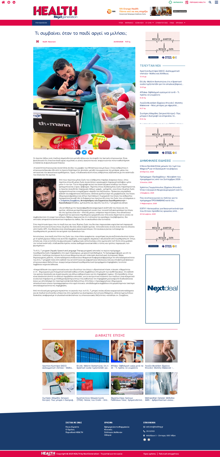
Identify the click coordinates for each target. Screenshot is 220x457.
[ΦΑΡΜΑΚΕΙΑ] (170, 2)
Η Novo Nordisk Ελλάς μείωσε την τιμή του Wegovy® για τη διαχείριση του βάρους (160, 167)
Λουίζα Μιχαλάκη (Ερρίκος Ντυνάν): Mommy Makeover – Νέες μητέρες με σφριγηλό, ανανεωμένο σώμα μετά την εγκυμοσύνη (161, 105)
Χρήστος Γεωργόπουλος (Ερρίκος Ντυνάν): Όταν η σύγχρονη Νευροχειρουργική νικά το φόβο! (161, 190)
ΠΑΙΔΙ (172, 22)
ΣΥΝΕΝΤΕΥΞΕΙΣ (162, 22)
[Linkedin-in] (14, 2)
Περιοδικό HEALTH (74, 432)
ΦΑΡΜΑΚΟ (129, 22)
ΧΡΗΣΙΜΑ (179, 22)
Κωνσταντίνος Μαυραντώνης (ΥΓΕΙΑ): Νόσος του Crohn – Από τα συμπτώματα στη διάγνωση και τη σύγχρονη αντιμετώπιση (92, 401)
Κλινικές (108, 429)
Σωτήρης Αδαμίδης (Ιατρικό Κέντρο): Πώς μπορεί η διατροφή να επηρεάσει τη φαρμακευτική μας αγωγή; (160, 116)
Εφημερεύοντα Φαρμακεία (116, 427)
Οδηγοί (107, 435)
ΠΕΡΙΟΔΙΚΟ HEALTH (197, 2)
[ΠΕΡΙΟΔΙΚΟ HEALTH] (186, 2)
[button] (210, 2)
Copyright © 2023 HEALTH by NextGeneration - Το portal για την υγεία (89, 454)
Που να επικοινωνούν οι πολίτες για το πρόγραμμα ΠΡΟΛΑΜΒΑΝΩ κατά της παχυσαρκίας (158, 200)
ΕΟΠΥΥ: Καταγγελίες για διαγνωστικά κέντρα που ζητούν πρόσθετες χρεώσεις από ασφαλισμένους (161, 211)
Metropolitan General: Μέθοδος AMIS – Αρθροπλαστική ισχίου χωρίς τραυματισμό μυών (160, 400)
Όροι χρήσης (149, 454)
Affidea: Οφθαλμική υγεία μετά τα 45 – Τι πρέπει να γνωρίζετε (159, 93)
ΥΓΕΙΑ (121, 22)
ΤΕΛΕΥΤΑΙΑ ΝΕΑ (150, 65)
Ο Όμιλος (70, 429)
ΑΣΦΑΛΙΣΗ (139, 22)
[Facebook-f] (8, 2)
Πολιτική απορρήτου (169, 454)
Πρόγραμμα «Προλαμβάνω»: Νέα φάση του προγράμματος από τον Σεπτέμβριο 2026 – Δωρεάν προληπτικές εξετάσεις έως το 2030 (161, 179)
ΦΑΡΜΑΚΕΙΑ (178, 2)
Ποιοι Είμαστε (72, 427)
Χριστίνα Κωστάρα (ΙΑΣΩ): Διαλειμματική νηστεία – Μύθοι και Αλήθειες (160, 72)
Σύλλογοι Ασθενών (113, 432)
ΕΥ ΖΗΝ (148, 22)
